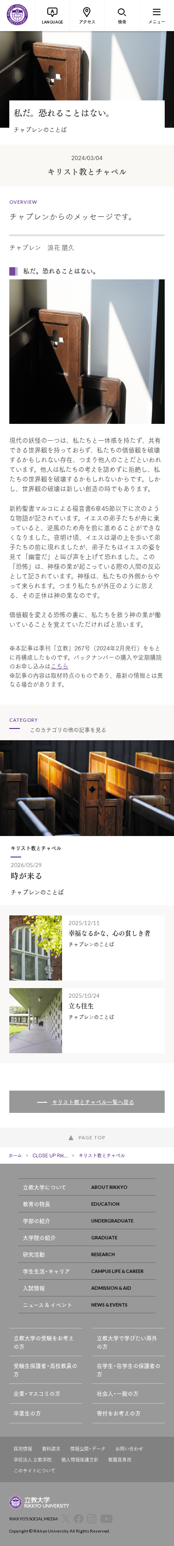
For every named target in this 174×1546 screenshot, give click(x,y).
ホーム (15, 1155)
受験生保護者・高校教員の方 (45, 1370)
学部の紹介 (36, 1221)
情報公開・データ (88, 1448)
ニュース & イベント (47, 1305)
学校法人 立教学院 (33, 1459)
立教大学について (44, 1187)
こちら (59, 665)
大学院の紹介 (39, 1237)
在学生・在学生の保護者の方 (128, 1370)
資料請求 (51, 1448)
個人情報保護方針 (79, 1459)
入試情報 (34, 1288)
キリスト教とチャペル (102, 1155)
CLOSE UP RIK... (50, 1155)
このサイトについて (34, 1470)
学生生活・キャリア (46, 1271)
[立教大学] (17, 15)
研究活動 (34, 1254)
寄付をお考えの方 (119, 1413)
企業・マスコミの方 (37, 1393)
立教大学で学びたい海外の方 (127, 1342)
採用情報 (23, 1448)
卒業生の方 (27, 1413)
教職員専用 (119, 1459)
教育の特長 (36, 1204)
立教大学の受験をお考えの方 (44, 1342)
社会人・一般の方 (118, 1393)
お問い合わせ (129, 1448)
